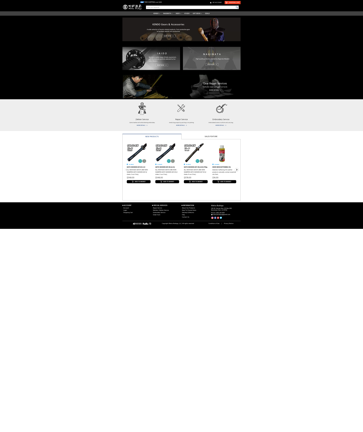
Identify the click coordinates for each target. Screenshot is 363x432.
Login (125, 210)
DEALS (207, 13)
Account (126, 208)
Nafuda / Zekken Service (161, 210)
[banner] (181, 29)
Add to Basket (140, 181)
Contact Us (185, 217)
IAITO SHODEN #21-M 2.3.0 (136, 167)
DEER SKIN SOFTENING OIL (221, 167)
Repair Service (157, 208)
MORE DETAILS (141, 125)
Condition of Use (213, 223)
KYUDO (187, 13)
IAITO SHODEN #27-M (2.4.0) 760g (195, 167)
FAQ (183, 215)
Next (237, 170)
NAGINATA (167, 13)
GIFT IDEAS (196, 13)
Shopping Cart (128, 212)
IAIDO (178, 13)
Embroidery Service (159, 212)
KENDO (156, 13)
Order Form (156, 215)
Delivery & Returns (188, 212)
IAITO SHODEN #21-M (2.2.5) (165, 167)
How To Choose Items (189, 210)
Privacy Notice (228, 223)
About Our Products (188, 208)
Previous (126, 170)
